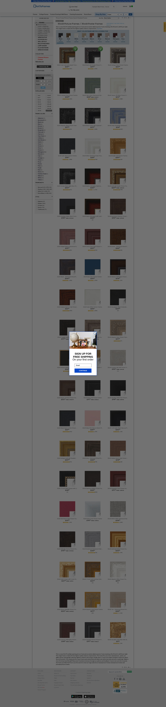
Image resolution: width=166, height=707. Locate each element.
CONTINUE (83, 370)
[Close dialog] (95, 333)
